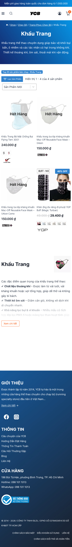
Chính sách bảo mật (23, 533)
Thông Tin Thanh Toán (14, 446)
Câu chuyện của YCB (13, 436)
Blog (4, 456)
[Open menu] (3, 13)
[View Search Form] (11, 13)
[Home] (7, 25)
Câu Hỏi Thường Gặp (13, 451)
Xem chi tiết (8, 405)
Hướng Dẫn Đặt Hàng (13, 441)
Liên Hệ (5, 461)
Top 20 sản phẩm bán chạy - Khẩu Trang (22, 72)
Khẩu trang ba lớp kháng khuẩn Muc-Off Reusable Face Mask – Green (53, 139)
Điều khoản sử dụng (48, 533)
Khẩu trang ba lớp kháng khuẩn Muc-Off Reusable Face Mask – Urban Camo (17, 210)
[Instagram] (16, 417)
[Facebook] (6, 417)
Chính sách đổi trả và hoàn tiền (51, 539)
